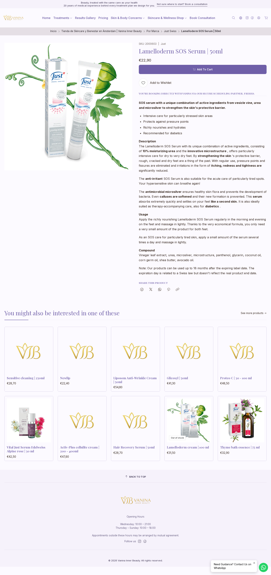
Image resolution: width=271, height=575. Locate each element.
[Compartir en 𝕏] (151, 289)
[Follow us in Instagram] (247, 18)
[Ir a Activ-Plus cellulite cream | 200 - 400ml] (82, 420)
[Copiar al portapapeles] (177, 289)
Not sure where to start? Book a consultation (182, 4)
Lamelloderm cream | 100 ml (188, 447)
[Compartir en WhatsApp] (160, 289)
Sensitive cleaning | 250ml (26, 378)
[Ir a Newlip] (82, 351)
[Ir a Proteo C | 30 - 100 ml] (242, 351)
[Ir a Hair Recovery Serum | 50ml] (135, 420)
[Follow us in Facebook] (252, 18)
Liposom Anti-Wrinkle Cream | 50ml (135, 380)
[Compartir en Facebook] (142, 289)
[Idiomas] (240, 18)
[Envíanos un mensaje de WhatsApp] (263, 567)
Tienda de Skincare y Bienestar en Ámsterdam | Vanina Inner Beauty (101, 31)
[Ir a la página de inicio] (13, 17)
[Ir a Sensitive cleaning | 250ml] (29, 351)
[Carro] (266, 18)
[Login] (258, 18)
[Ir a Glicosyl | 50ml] (189, 351)
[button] (62, 17)
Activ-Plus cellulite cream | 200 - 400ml (79, 449)
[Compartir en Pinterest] (169, 289)
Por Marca (153, 31)
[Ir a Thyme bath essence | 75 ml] (242, 420)
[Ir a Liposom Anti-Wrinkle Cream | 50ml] (135, 351)
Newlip (65, 378)
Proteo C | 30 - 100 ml (236, 378)
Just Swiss (170, 31)
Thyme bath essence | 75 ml (240, 447)
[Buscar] (233, 18)
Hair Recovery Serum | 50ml (134, 447)
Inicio (53, 31)
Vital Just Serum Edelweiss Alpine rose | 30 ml (26, 449)
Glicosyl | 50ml (177, 378)
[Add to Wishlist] (46, 350)
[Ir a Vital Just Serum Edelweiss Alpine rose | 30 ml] (29, 420)
